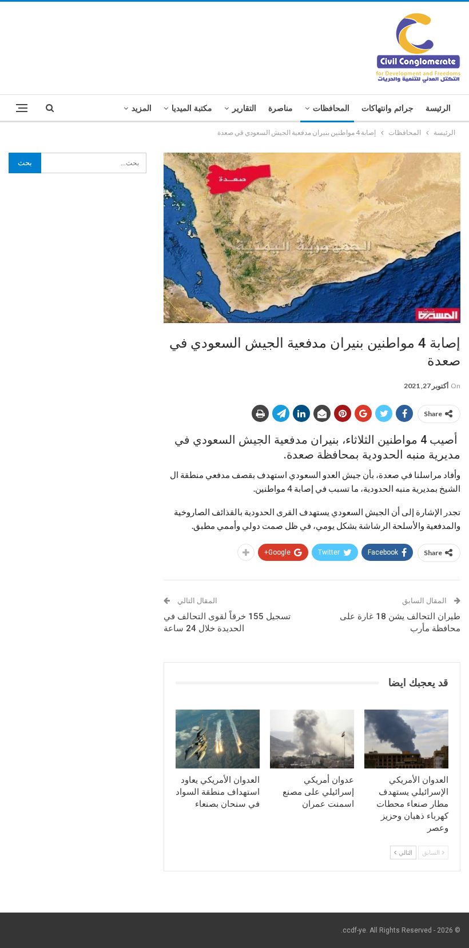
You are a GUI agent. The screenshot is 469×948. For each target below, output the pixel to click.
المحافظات (331, 108)
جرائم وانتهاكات (387, 108)
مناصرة (280, 108)
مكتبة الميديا (192, 108)
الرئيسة (438, 108)
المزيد (142, 108)
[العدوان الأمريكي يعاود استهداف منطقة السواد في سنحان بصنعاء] (218, 739)
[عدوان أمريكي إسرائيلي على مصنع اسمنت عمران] (312, 739)
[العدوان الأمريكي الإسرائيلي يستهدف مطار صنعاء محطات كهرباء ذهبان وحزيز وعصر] (406, 739)
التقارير (244, 108)
